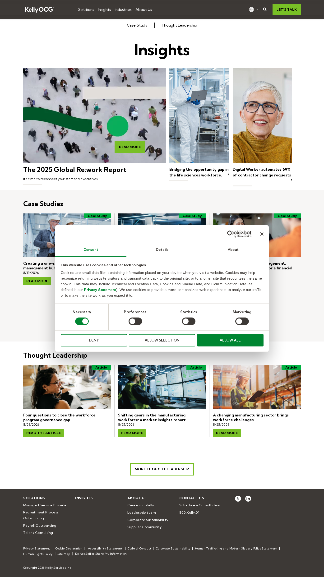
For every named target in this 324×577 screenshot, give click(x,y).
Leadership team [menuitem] (141, 512)
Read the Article (43, 433)
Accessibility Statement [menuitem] (105, 548)
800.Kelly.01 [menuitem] (189, 512)
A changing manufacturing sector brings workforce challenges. (251, 417)
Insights (104, 9)
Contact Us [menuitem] (191, 498)
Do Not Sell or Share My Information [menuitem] (101, 553)
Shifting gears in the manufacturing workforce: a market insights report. (152, 417)
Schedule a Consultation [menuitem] (199, 505)
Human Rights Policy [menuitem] (38, 554)
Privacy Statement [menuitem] (36, 548)
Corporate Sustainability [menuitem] (147, 520)
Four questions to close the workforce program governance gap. (59, 417)
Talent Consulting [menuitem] (38, 533)
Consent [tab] (90, 249)
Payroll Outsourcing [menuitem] (39, 525)
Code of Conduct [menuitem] (139, 548)
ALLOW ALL (230, 340)
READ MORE (132, 433)
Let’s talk (287, 9)
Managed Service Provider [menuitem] (45, 505)
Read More (130, 147)
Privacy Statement (100, 289)
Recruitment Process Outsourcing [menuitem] (41, 515)
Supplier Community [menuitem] (144, 527)
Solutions (86, 9)
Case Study (137, 25)
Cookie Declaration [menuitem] (68, 548)
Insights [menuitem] (84, 498)
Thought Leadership (179, 25)
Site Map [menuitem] (63, 554)
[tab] (162, 25)
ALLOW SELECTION (162, 340)
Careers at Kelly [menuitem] (140, 505)
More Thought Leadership (162, 469)
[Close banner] (262, 234)
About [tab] (233, 249)
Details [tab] (162, 249)
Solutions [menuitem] (34, 498)
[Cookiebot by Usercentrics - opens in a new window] (230, 234)
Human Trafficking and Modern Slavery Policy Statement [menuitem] (236, 548)
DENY (94, 340)
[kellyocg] (238, 498)
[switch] (135, 321)
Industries (123, 9)
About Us (143, 9)
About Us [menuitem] (137, 498)
